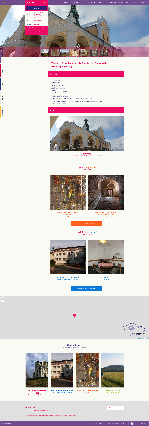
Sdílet (42, 27)
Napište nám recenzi (115, 407)
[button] (74, 316)
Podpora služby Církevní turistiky (115, 423)
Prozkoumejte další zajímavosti (87, 223)
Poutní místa (67, 2)
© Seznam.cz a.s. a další (145, 338)
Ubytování (77, 2)
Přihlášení (143, 2)
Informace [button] (112, 2)
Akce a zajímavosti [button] (89, 2)
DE (127, 2)
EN (122, 2)
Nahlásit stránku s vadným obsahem (37, 31)
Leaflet (140, 338)
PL (124, 2)
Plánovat (36, 8)
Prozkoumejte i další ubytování (87, 288)
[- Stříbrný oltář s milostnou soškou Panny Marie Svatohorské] (55, 52)
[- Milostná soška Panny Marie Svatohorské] (74, 52)
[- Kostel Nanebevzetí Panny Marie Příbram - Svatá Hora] (64, 52)
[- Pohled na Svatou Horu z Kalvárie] (45, 52)
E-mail (31, 27)
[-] (84, 52)
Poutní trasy (102, 2)
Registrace (134, 2)
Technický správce (97, 423)
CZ (119, 2)
